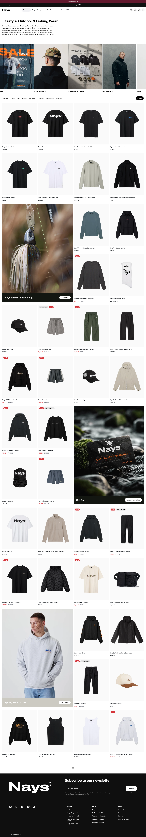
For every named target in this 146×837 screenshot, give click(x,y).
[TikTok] (34, 807)
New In (49, 10)
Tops (18, 98)
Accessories (50, 98)
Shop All (5, 98)
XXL (29, 142)
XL (22, 142)
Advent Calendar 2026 (62, 10)
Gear (17, 10)
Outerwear (32, 98)
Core (13, 98)
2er (136, 294)
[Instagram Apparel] (29, 807)
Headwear (41, 98)
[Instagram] (23, 807)
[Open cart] (139, 9)
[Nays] (6, 10)
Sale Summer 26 (73, 1)
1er (118, 294)
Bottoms (24, 98)
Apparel (25, 10)
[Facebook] (11, 807)
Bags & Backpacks (38, 10)
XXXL (34, 142)
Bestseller (59, 98)
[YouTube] (17, 807)
